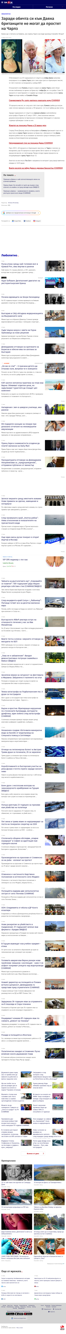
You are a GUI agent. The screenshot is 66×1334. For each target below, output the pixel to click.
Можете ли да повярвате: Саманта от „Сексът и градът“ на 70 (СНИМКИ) (10, 1108)
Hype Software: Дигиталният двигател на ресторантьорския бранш (20, 281)
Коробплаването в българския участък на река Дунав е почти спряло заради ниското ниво (22, 769)
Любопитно (9, 255)
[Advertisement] (33, 238)
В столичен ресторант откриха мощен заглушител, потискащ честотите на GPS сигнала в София (14, 1133)
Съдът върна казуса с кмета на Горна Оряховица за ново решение (18, 331)
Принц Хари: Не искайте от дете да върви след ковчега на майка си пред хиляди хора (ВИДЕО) (21, 186)
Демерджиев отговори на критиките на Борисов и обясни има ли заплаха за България (20, 349)
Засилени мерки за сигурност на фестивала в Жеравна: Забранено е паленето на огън (22, 676)
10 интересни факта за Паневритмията (47, 1182)
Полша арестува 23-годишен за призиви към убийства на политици (20, 806)
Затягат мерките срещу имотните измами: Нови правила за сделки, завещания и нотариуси (21, 501)
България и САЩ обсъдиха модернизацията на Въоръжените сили (22, 314)
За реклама (47, 1305)
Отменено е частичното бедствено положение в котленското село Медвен (20, 875)
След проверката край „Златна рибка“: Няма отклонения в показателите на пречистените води (19, 520)
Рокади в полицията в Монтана (16, 1035)
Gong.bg (16, 1305)
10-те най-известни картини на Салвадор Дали (15, 1183)
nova (4, 1286)
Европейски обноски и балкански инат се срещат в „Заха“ (48, 1257)
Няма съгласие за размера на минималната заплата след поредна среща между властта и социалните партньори (47, 1134)
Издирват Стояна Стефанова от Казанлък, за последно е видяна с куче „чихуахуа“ (10, 1144)
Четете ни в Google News (20, 1318)
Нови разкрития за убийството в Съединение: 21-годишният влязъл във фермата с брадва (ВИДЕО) (19, 927)
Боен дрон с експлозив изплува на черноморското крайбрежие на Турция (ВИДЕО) (20, 788)
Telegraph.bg (21, 1308)
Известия (52, 1311)
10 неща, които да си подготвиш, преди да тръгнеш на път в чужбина (49, 1233)
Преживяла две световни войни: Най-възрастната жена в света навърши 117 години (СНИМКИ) (15, 1122)
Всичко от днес (33, 1154)
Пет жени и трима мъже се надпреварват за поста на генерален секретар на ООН (22, 822)
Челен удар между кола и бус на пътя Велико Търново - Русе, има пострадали (41, 1144)
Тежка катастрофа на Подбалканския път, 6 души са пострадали (22, 692)
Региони (49, 7)
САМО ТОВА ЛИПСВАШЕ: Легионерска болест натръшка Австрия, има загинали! (15, 1257)
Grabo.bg (17, 1306)
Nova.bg (15, 1308)
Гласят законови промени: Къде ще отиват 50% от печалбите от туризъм (41, 1108)
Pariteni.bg (23, 1306)
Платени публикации (56, 1305)
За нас (42, 1305)
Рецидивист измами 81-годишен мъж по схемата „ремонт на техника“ (20, 1019)
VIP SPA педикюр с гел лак (15, 559)
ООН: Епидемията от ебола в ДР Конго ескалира (19, 908)
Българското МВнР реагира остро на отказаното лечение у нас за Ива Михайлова (18, 622)
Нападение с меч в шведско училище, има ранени (21, 408)
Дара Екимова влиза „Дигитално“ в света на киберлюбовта (16, 1233)
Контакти (48, 1306)
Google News (17, 221)
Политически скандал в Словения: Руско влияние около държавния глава (20, 1052)
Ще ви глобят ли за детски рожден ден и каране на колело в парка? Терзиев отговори (11, 1086)
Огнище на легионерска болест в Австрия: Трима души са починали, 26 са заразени (21, 750)
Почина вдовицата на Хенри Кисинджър (20, 297)
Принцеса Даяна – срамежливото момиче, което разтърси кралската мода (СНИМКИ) (21, 192)
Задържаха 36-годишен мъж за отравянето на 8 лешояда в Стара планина (21, 1002)
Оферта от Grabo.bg (6, 556)
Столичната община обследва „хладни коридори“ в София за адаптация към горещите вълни (19, 841)
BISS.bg (3, 1306)
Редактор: (4, 203)
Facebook (28, 221)
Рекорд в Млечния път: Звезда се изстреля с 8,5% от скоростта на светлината (15, 1294)
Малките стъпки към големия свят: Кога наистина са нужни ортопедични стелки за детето (12, 1097)
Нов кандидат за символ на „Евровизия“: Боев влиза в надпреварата (42, 1121)
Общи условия (19, 1327)
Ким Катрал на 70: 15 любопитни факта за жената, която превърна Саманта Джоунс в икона (48, 1281)
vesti (4, 1299)
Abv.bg (4, 1305)
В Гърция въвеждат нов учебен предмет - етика (21, 944)
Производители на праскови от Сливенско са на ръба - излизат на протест (21, 858)
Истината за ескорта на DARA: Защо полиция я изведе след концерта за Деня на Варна (42, 1097)
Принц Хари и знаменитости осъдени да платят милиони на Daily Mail (20, 444)
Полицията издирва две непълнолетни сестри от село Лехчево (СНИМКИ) (20, 892)
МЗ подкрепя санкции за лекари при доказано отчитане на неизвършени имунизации (18, 426)
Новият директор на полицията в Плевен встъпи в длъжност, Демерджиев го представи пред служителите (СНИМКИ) (21, 985)
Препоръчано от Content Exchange (55, 1263)
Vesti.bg (34, 1306)
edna (37, 1286)
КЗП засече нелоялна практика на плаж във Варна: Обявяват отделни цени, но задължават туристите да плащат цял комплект (22, 387)
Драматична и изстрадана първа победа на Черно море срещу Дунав (48, 1294)
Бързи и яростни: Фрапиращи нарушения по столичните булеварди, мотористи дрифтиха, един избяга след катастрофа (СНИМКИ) (21, 712)
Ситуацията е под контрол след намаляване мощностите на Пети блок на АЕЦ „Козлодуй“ (45, 1075)
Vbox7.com (10, 1305)
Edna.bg (29, 1306)
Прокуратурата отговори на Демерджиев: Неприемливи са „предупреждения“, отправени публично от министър (21, 462)
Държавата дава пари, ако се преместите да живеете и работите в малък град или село (9, 1075)
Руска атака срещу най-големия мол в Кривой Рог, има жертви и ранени (19, 265)
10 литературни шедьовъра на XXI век (14, 1207)
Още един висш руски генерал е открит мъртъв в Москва (20, 538)
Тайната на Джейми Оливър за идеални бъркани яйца (47, 1208)
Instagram (38, 221)
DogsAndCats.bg (23, 1305)
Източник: (4, 205)
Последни (16, 7)
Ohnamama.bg (10, 1306)
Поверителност (47, 1309)
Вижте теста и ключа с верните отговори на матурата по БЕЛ (22, 640)
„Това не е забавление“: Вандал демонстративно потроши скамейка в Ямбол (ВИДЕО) (19, 658)
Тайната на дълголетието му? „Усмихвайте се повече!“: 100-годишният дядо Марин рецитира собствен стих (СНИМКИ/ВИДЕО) (21, 583)
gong (37, 1299)
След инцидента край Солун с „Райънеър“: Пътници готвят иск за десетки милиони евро (21, 603)
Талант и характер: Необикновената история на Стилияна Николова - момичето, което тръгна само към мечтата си (15, 1281)
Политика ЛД (58, 1309)
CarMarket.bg (31, 1305)
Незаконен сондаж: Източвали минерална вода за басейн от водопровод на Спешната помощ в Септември (21, 733)
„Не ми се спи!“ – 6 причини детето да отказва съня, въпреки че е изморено (19, 367)
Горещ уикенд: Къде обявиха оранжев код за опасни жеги (42, 1085)
